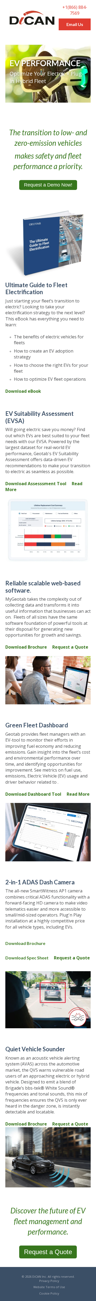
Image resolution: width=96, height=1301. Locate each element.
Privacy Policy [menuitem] (49, 1281)
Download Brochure (26, 647)
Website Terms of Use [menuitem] (49, 1287)
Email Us (74, 24)
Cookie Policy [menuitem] (49, 1293)
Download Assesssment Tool (35, 484)
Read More (78, 794)
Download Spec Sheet (27, 957)
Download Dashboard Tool (33, 794)
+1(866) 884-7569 (74, 10)
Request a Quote (70, 647)
